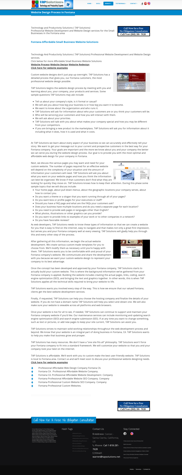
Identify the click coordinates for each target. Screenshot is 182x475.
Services (138, 469)
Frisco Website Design (47, 432)
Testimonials (120, 3)
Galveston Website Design (44, 433)
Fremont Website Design (51, 430)
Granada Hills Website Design (49, 440)
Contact (133, 3)
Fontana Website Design (37, 429)
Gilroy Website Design (49, 437)
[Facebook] (142, 3)
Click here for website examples (49, 67)
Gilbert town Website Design (38, 437)
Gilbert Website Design (52, 436)
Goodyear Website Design (37, 440)
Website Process (40, 64)
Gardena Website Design (44, 434)
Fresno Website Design (37, 432)
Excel (98, 3)
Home (89, 3)
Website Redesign (79, 64)
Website (108, 3)
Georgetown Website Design (41, 436)
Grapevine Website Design (50, 442)
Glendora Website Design (48, 439)
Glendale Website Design (37, 439)
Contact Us (146, 469)
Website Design (59, 64)
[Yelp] (145, 3)
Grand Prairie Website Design (38, 442)
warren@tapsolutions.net (106, 456)
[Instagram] (148, 3)
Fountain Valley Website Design (38, 430)
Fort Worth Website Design (48, 429)
